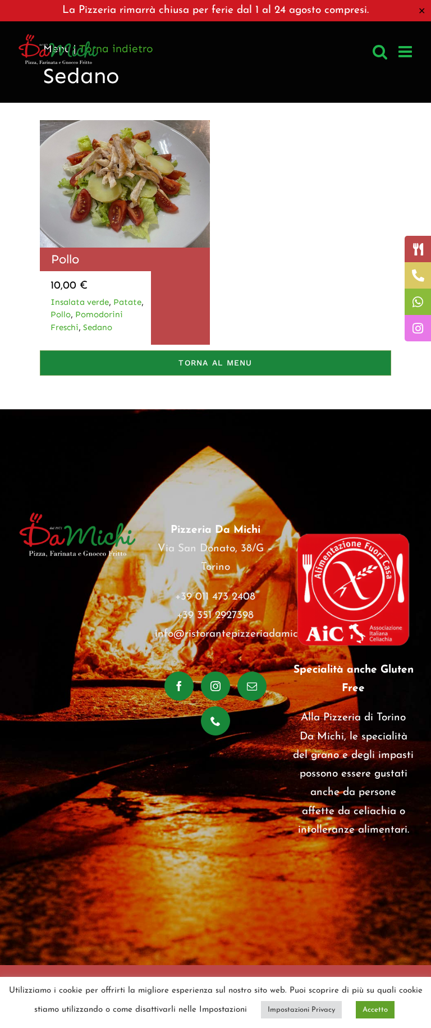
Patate (127, 302)
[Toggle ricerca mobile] (380, 52)
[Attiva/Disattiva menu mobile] (406, 52)
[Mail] (252, 686)
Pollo (65, 259)
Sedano (97, 327)
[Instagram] (215, 686)
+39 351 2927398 (215, 615)
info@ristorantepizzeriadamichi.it (235, 634)
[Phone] (215, 720)
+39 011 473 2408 (215, 597)
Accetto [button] (375, 1009)
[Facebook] (179, 686)
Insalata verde (80, 302)
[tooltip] (418, 249)
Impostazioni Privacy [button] (301, 1009)
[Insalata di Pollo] (125, 125)
